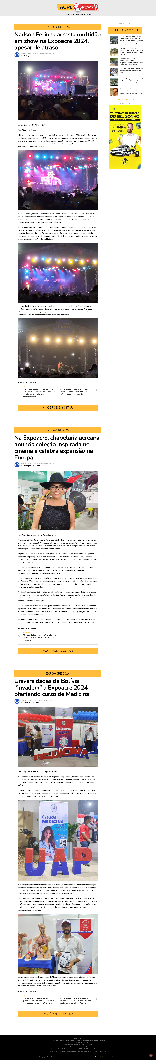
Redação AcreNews (32, 56)
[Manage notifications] (151, 1055)
